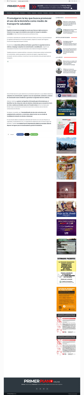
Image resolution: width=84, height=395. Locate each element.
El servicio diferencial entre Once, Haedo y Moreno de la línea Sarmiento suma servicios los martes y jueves (70, 51)
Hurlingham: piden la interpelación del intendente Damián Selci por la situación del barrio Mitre (70, 43)
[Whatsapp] (76, 1)
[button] (75, 13)
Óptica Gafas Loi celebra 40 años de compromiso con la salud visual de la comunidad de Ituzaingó (70, 63)
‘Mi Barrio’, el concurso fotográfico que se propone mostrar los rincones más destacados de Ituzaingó (69, 71)
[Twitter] (73, 1)
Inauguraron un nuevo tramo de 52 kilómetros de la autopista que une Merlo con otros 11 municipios (70, 31)
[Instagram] (74, 1)
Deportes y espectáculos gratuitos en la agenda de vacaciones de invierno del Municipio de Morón (69, 23)
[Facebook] (71, 1)
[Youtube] (69, 1)
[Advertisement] (66, 367)
